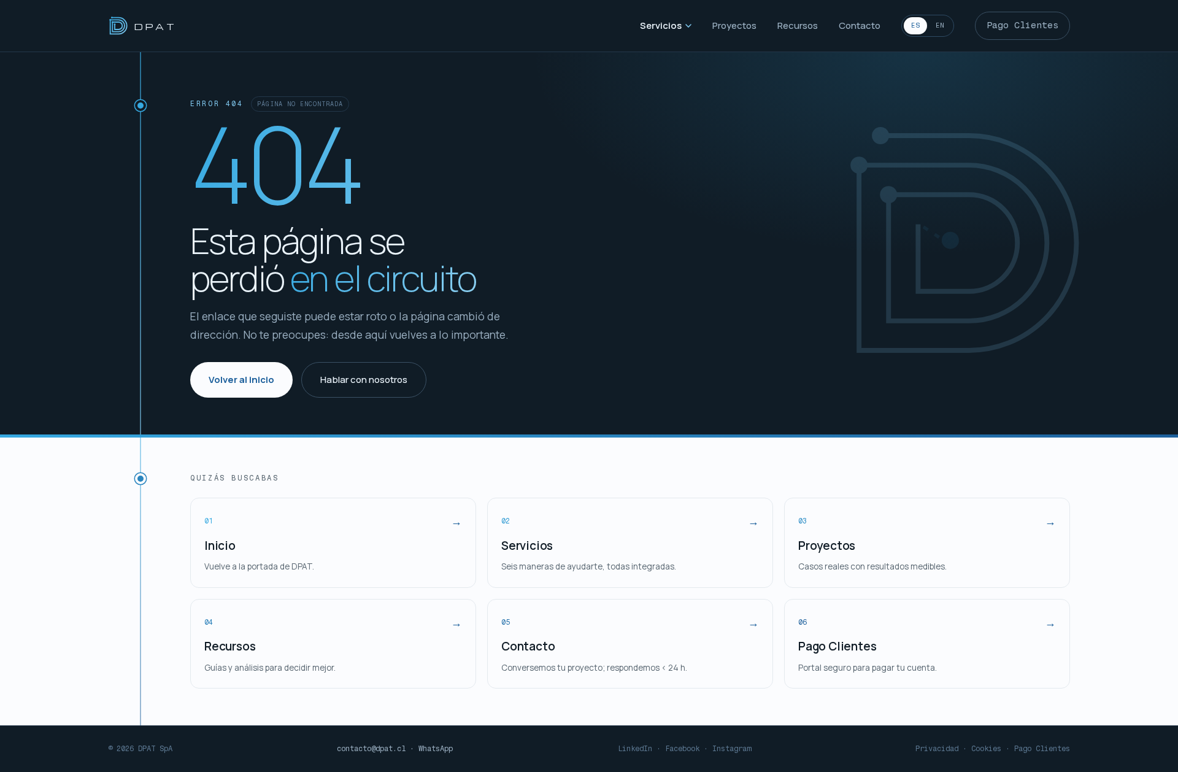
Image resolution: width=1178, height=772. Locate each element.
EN (940, 25)
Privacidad (936, 748)
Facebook (682, 748)
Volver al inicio (241, 379)
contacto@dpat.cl (371, 748)
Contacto (859, 25)
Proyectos (734, 25)
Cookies (986, 748)
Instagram (731, 748)
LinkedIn (635, 748)
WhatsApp (435, 748)
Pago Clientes (1022, 25)
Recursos (797, 25)
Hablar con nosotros (363, 379)
